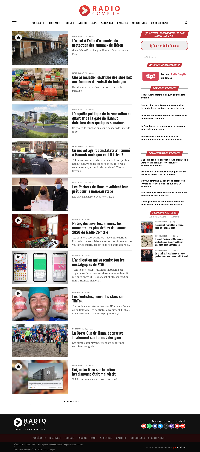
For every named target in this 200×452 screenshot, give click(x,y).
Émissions (82, 22)
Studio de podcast (159, 22)
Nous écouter (38, 22)
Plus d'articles (72, 401)
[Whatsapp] (149, 426)
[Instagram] (166, 426)
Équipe (94, 22)
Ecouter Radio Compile (165, 45)
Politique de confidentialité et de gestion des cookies (60, 444)
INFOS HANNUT (55, 22)
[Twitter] (160, 426)
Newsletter (122, 22)
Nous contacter (139, 22)
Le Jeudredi (169, 174)
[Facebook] (154, 426)
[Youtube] (177, 426)
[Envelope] (143, 426)
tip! (150, 76)
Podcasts (69, 22)
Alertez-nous (107, 22)
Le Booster (163, 195)
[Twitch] (171, 426)
